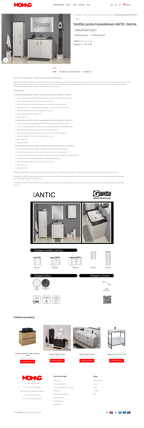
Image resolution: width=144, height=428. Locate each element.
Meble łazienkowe (93, 15)
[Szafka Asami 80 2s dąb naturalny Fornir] (27, 337)
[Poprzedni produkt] (74, 19)
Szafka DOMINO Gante (57, 354)
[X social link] (83, 44)
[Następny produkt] (79, 19)
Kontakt (95, 391)
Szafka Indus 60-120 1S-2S (116, 354)
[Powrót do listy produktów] (77, 19)
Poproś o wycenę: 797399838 (85, 30)
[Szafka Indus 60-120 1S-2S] (116, 338)
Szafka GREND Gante (86, 354)
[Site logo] (23, 5)
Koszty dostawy (58, 401)
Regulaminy (57, 380)
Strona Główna (98, 380)
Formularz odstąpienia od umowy (63, 387)
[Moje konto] (112, 5)
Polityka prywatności (59, 384)
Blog (94, 394)
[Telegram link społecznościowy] (91, 44)
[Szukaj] (116, 5)
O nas (95, 384)
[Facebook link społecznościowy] (81, 44)
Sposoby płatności (59, 397)
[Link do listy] (32, 383)
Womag (20, 412)
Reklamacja (56, 391)
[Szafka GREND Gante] (87, 337)
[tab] (54, 71)
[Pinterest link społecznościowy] (86, 44)
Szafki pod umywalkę (106, 15)
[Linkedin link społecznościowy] (88, 44)
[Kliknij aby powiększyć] (5, 60)
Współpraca (57, 404)
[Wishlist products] (120, 5)
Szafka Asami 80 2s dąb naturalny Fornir (27, 354)
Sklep (85, 15)
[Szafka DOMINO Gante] (57, 338)
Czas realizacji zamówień (61, 394)
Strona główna (77, 15)
